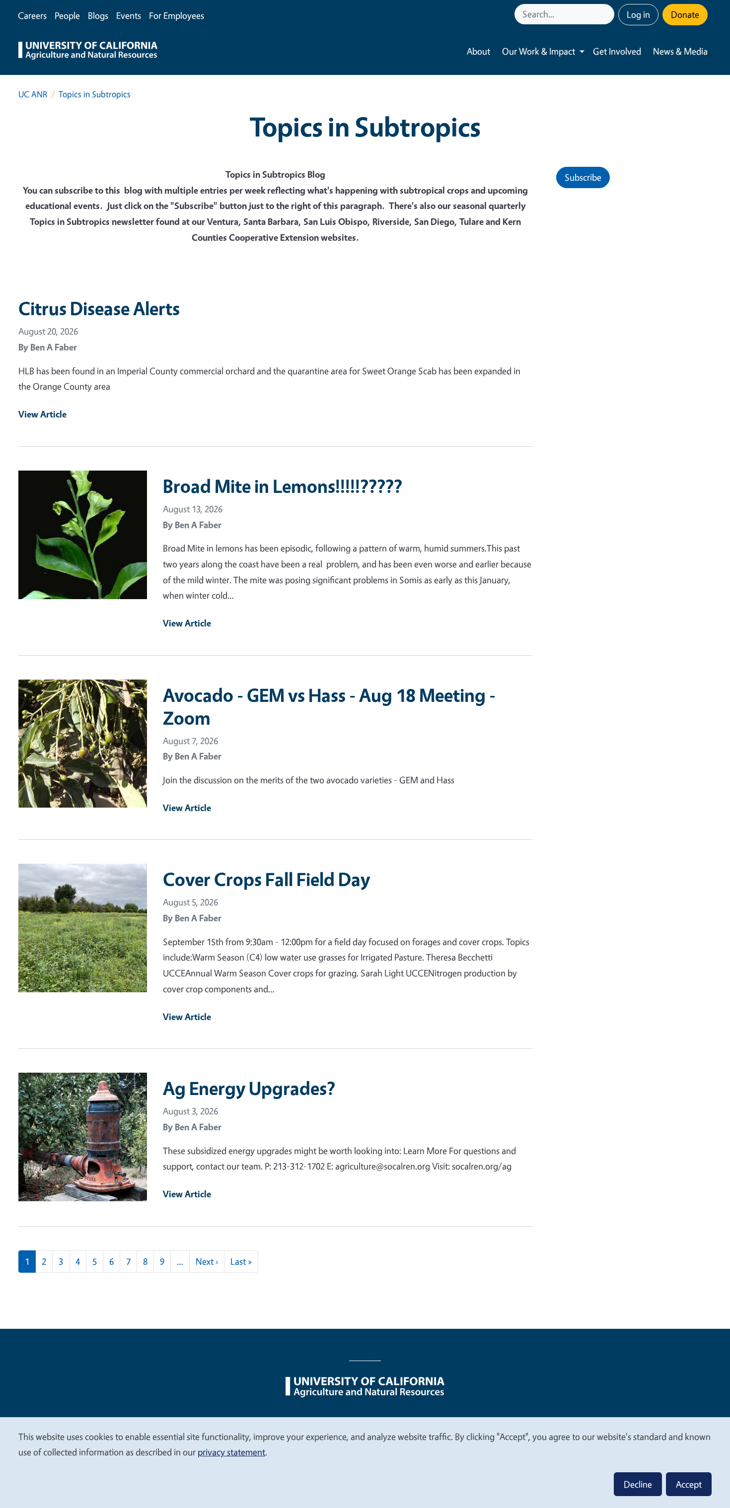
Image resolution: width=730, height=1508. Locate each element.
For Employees (176, 15)
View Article (42, 414)
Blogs (98, 15)
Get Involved (617, 51)
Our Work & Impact (538, 51)
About (478, 51)
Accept (689, 1484)
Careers (32, 15)
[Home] (87, 52)
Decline (638, 1484)
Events (128, 15)
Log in (638, 14)
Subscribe (583, 177)
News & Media (680, 51)
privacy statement (231, 1452)
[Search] (607, 14)
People (67, 15)
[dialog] (365, 1462)
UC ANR (32, 94)
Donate (685, 14)
